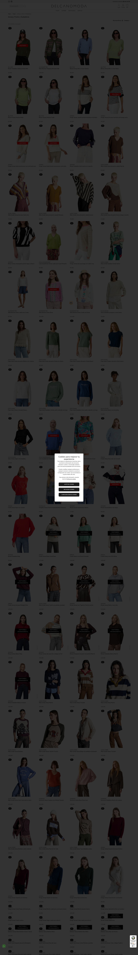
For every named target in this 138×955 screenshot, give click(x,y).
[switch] (133, 946)
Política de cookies (71, 479)
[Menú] (136, 936)
